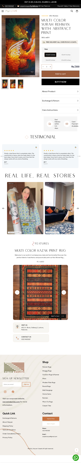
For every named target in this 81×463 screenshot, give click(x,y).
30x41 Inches (65, 55)
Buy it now (60, 82)
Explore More (51, 419)
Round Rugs (46, 386)
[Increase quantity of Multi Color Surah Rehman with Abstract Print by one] (50, 66)
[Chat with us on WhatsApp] (76, 458)
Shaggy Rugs (47, 371)
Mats (44, 379)
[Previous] (2, 156)
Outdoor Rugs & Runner (50, 375)
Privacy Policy (7, 437)
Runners (45, 398)
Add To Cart (55, 316)
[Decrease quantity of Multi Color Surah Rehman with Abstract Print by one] (43, 66)
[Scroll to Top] (76, 451)
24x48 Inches (66, 60)
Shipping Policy (8, 426)
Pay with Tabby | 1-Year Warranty (68, 6)
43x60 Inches (50, 55)
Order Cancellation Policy (12, 434)
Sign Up (26, 384)
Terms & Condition (9, 430)
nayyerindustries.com (11, 402)
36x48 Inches (50, 60)
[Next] (79, 156)
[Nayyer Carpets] (11, 10)
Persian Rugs (46, 367)
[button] (77, 11)
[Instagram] (5, 391)
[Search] (72, 11)
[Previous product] (17, 292)
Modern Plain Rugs (48, 382)
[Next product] (64, 292)
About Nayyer (8, 422)
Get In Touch (51, 424)
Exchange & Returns (10, 418)
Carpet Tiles (46, 406)
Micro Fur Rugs (47, 402)
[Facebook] (13, 391)
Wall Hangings (47, 390)
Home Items (46, 394)
